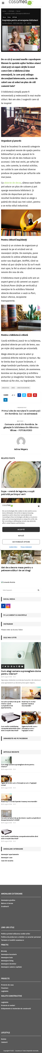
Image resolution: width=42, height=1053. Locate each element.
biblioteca (5, 388)
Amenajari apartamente (10, 854)
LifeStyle (14, 17)
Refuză (21, 536)
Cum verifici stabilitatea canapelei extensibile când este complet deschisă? (10, 728)
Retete (3, 1039)
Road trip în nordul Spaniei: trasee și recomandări (28, 704)
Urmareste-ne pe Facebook (15, 738)
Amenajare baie (7, 958)
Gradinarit (5, 906)
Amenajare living (7, 961)
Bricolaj (4, 951)
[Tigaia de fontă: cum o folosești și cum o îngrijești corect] (31, 717)
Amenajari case (6, 858)
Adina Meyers (8, 23)
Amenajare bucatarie (9, 954)
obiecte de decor (12, 182)
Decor (4, 17)
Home (9, 17)
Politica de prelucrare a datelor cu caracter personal (21, 937)
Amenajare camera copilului (11, 967)
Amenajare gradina (8, 900)
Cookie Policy (13, 547)
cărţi (13, 388)
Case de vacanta (7, 861)
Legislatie (4, 991)
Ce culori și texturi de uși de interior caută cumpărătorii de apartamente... (10, 705)
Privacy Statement (26, 547)
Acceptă (21, 530)
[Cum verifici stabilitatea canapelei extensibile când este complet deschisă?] (10, 717)
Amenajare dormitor (8, 964)
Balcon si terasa (7, 903)
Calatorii (4, 1042)
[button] (39, 506)
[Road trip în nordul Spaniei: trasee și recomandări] (31, 692)
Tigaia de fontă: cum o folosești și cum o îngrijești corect (29, 728)
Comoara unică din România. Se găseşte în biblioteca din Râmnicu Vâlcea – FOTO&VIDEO (21, 427)
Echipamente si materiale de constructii (16, 1009)
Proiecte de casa (7, 985)
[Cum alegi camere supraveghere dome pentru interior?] (21, 655)
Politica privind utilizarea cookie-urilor (15, 934)
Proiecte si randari (8, 1005)
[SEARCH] (38, 590)
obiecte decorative (23, 388)
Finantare (4, 988)
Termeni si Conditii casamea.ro (12, 940)
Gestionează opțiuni (21, 542)
